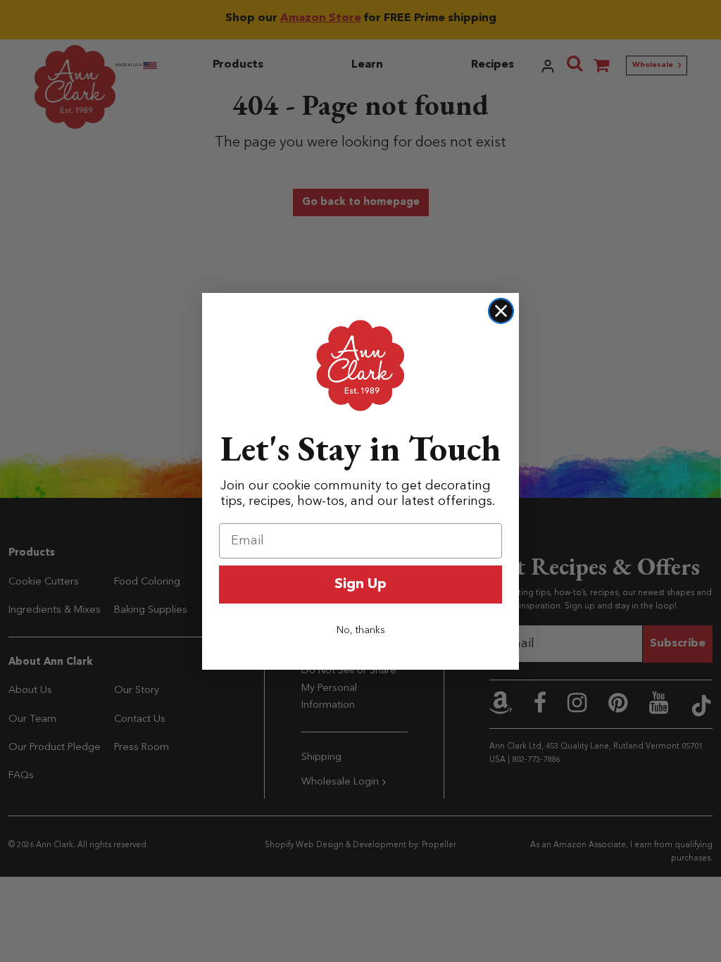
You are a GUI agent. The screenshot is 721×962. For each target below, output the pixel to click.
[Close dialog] (501, 311)
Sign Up (360, 584)
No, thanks (361, 630)
